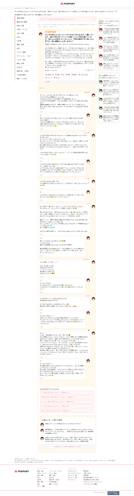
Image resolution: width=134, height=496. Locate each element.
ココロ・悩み (21, 60)
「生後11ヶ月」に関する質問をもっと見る (67, 446)
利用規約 (86, 475)
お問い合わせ (87, 473)
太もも (57, 77)
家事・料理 (20, 44)
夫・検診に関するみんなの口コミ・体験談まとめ (55, 392)
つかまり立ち (84, 74)
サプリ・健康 (21, 52)
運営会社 (86, 471)
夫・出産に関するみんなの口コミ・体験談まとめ (55, 406)
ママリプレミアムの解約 (90, 484)
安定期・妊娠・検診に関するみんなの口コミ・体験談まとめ (58, 397)
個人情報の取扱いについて (91, 477)
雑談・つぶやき (22, 78)
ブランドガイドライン (74, 473)
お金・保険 (20, 33)
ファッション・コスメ (24, 56)
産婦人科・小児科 (22, 71)
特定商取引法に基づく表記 (91, 479)
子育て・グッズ (22, 29)
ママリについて (72, 471)
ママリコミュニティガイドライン (93, 482)
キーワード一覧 (72, 475)
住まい (19, 37)
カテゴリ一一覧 (72, 477)
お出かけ (20, 67)
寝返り (75, 74)
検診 (69, 74)
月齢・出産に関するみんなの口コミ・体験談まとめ (55, 411)
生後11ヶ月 (50, 74)
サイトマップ (71, 479)
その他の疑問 (21, 75)
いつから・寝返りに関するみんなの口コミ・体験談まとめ (57, 401)
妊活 (18, 48)
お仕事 (19, 41)
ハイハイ (49, 77)
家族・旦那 (20, 63)
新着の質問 (20, 18)
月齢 (58, 74)
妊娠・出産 (20, 26)
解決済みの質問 (22, 22)
